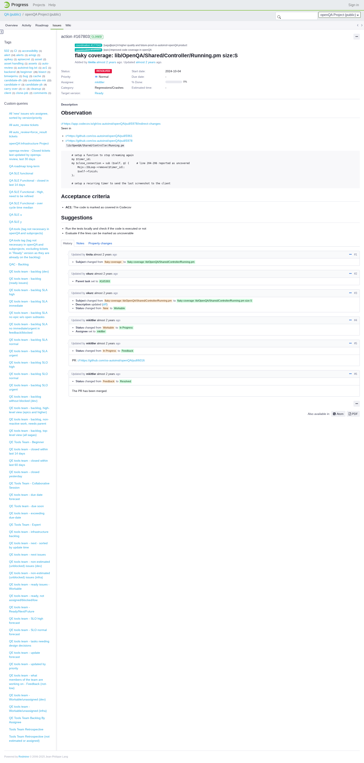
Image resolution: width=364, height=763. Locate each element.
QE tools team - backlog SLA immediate (28, 303)
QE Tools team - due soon (26, 506)
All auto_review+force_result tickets (28, 134)
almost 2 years (106, 62)
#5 (355, 343)
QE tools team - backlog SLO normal (28, 376)
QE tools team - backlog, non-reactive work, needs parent (29, 421)
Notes (80, 243)
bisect (42, 71)
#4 (355, 320)
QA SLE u (15, 214)
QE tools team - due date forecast (26, 497)
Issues (57, 25)
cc (24, 88)
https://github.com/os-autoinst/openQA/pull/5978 (100, 140)
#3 (355, 293)
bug (25, 76)
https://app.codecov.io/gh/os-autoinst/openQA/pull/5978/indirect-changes (112, 123)
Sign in (353, 5)
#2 (355, 273)
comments (40, 93)
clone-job (22, 93)
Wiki (68, 25)
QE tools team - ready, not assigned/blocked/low (26, 598)
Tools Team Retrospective (26, 729)
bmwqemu (11, 76)
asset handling (14, 63)
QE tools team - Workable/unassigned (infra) (28, 708)
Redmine (24, 756)
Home (17, 5)
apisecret (24, 59)
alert (7, 55)
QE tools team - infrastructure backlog (28, 534)
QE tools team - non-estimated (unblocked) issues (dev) (29, 564)
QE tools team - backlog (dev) (29, 271)
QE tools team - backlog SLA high (28, 292)
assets (32, 63)
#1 (355, 254)
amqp (32, 55)
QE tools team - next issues (27, 554)
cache (37, 76)
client (7, 93)
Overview (11, 25)
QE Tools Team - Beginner (26, 442)
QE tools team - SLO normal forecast (28, 632)
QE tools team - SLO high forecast (26, 620)
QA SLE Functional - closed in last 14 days (29, 182)
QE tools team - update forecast (24, 655)
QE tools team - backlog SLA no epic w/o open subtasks (28, 315)
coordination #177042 (88, 45)
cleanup (36, 88)
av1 (44, 67)
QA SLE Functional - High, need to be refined (26, 194)
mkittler (99, 82)
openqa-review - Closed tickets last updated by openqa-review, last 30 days (29, 155)
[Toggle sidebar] (1, 32)
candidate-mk (37, 80)
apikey (8, 59)
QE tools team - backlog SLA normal (28, 342)
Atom (340, 414)
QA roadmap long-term (24, 166)
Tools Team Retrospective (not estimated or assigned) (29, 738)
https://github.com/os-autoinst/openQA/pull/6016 (112, 360)
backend (10, 71)
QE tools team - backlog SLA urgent (28, 353)
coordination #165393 (88, 49)
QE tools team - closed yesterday (24, 474)
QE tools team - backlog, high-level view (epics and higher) (29, 410)
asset (38, 59)
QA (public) (12, 14)
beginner (26, 71)
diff (105, 304)
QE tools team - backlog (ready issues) (25, 281)
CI (15, 50)
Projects (39, 5)
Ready (99, 93)
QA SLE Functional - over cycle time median (26, 205)
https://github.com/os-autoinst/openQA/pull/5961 (100, 136)
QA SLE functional (21, 173)
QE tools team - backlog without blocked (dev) (25, 398)
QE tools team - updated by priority (27, 666)
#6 (355, 373)
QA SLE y (15, 221)
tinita (92, 62)
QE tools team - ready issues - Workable (29, 586)
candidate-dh (13, 80)
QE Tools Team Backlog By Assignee (27, 720)
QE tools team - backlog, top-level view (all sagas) (28, 433)
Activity (26, 25)
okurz (90, 273)
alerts (20, 55)
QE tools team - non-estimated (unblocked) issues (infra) (29, 575)
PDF (355, 414)
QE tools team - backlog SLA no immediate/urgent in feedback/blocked (28, 328)
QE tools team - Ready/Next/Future (21, 609)
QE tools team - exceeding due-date (26, 515)
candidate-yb (34, 84)
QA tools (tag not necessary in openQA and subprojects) (29, 231)
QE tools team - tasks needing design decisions (29, 643)
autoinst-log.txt (27, 67)
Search (279, 15)
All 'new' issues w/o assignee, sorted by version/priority (28, 115)
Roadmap (41, 25)
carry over (11, 88)
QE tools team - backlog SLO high (28, 364)
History (67, 243)
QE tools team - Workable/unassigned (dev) (27, 697)
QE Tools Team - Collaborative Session (29, 485)
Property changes (100, 243)
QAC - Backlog (19, 264)
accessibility (30, 50)
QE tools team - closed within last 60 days (28, 462)
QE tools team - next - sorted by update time (28, 545)
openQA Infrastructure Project (29, 143)
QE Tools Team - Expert (25, 524)
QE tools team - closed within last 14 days (28, 451)
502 (6, 50)
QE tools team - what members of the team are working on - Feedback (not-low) (28, 682)
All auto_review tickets (24, 125)
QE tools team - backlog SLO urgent (28, 387)
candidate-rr (12, 84)
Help (52, 5)
